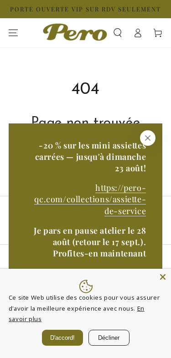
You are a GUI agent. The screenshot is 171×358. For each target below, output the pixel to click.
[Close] (162, 276)
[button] (118, 33)
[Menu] (13, 33)
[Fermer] (148, 138)
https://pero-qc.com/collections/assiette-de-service (90, 199)
